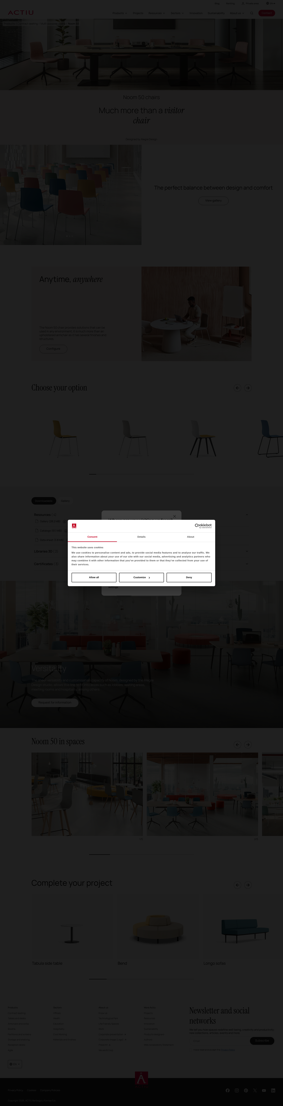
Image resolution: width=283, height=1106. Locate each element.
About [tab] (190, 536)
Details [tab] (141, 536)
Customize (139, 577)
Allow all (94, 577)
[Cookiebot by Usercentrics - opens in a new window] (197, 526)
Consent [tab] (92, 536)
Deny (189, 577)
